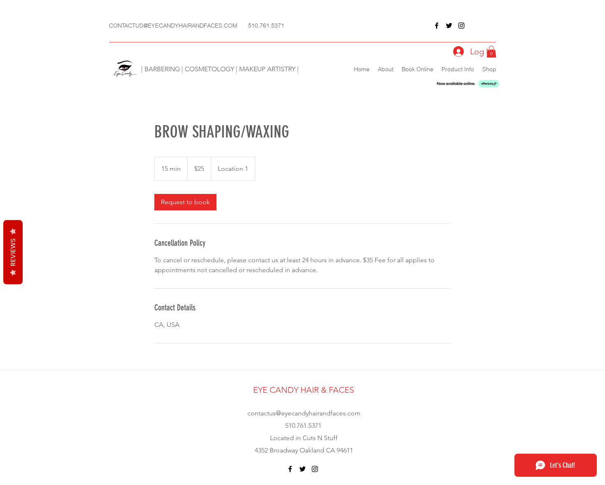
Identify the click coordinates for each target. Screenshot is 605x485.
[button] (491, 52)
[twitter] (449, 25)
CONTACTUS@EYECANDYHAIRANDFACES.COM (173, 25)
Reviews (13, 252)
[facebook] (437, 25)
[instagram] (461, 25)
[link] (185, 202)
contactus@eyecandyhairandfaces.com (304, 413)
